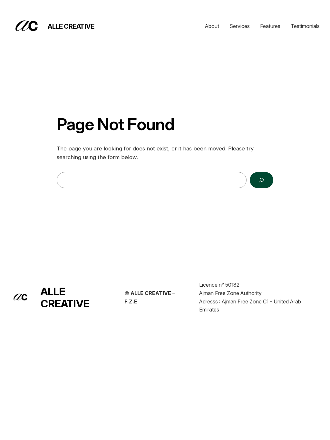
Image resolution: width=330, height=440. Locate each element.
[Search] (261, 180)
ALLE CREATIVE (71, 26)
